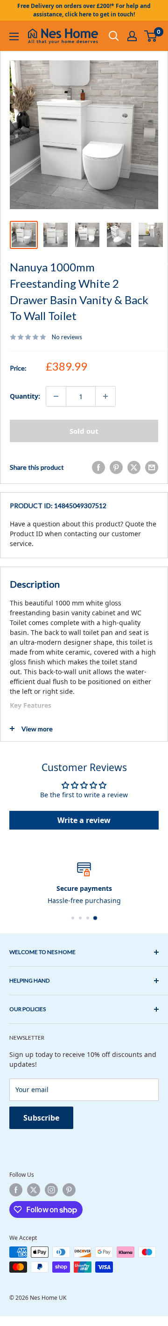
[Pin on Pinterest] (116, 467)
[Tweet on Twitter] (133, 467)
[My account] (132, 36)
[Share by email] (151, 467)
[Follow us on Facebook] (15, 1189)
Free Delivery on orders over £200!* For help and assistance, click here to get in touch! (84, 10)
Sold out (84, 431)
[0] (151, 36)
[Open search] (114, 36)
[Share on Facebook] (98, 467)
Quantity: (25, 396)
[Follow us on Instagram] (51, 1189)
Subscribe (41, 1118)
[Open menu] (14, 36)
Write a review (84, 820)
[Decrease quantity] (56, 396)
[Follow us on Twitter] (33, 1189)
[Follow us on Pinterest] (69, 1189)
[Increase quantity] (105, 396)
